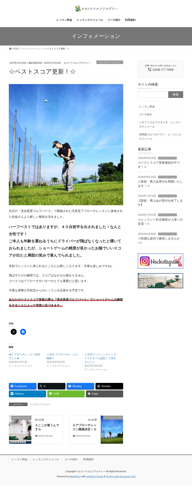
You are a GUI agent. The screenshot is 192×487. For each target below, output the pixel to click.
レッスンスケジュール (46, 459)
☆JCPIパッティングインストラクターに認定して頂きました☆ (100, 358)
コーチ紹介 (145, 114)
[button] (66, 144)
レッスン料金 (147, 106)
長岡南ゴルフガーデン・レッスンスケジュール (160, 136)
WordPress (75, 476)
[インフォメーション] (20, 429)
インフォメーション (110, 62)
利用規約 (88, 459)
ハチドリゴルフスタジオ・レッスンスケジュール (160, 124)
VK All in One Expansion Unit (120, 476)
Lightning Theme (94, 476)
